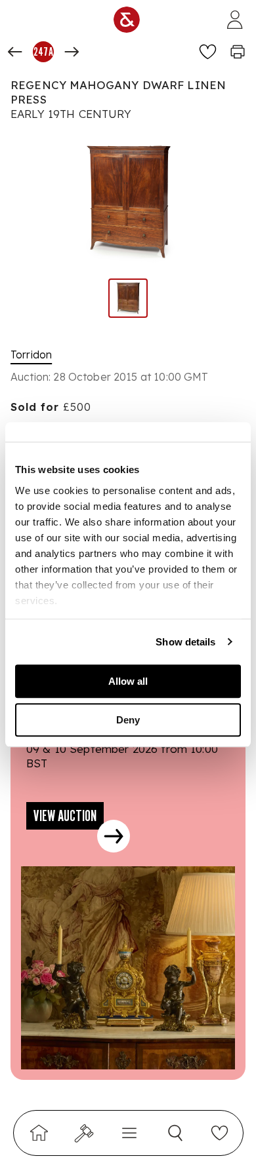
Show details (185, 641)
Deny (128, 719)
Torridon (31, 354)
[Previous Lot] (15, 52)
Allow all (128, 681)
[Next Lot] (71, 52)
